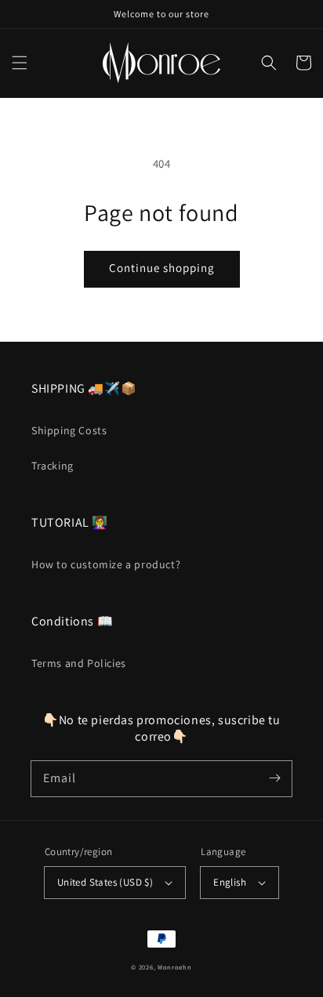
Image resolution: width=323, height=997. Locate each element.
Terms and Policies (78, 663)
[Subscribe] (274, 778)
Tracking (52, 466)
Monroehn (175, 967)
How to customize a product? (105, 564)
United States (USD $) (105, 882)
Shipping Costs (69, 430)
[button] (19, 62)
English (229, 882)
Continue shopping (162, 267)
